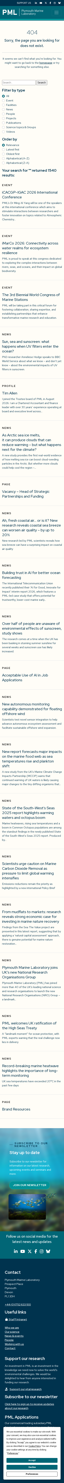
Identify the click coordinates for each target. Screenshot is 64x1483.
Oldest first (13, 154)
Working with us (14, 1344)
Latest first (12, 149)
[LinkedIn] (36, 3)
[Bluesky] (59, 3)
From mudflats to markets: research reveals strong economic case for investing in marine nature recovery (31, 916)
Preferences (32, 1474)
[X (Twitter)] (46, 3)
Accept (32, 1460)
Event (9, 100)
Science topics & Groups (21, 127)
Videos (10, 131)
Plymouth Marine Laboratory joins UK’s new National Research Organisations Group (30, 972)
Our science (12, 1332)
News (9, 109)
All (7, 96)
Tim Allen (9, 393)
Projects (11, 118)
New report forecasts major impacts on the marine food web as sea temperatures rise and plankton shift (32, 758)
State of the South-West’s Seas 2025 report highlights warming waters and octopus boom (28, 812)
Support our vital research (26, 1389)
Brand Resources (16, 1109)
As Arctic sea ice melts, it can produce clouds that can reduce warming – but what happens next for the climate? (31, 442)
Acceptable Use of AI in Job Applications (25, 677)
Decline (32, 1467)
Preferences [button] (12, 1453)
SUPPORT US (24, 3)
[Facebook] (50, 3)
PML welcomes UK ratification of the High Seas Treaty (29, 1025)
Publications (13, 123)
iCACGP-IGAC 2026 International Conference (30, 195)
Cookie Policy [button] (35, 1446)
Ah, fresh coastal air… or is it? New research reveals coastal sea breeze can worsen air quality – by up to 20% (31, 527)
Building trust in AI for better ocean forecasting (31, 575)
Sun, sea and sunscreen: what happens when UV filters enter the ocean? (30, 346)
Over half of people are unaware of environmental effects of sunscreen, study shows (32, 628)
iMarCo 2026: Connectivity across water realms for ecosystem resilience (30, 248)
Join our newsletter (29, 1185)
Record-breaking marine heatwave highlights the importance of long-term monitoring (30, 1070)
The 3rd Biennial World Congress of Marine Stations (31, 297)
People (10, 114)
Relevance (12, 145)
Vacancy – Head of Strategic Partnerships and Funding (25, 494)
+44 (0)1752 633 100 (18, 1304)
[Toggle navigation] (56, 12)
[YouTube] (41, 3)
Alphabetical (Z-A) (17, 163)
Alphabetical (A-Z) (17, 158)
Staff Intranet (17, 1319)
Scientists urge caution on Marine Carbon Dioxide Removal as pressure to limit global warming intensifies (29, 871)
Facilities (11, 105)
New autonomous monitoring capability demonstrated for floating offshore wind (32, 709)
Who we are (12, 1327)
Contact (10, 1348)
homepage (45, 63)
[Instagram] (55, 3)
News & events (14, 1336)
